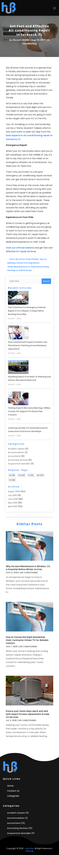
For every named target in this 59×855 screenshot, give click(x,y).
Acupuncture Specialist (19, 463)
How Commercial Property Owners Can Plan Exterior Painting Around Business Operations (27, 345)
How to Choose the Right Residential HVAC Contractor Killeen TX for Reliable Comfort (27, 640)
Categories (13, 795)
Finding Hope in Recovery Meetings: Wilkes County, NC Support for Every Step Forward (29, 411)
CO (21, 475)
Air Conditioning (29, 572)
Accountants (14, 456)
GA (40, 475)
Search (46, 281)
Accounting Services (18, 460)
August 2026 (14, 491)
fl (30, 475)
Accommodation (16, 452)
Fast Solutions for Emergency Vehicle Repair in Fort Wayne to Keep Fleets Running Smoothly (27, 311)
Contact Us (13, 790)
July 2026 (12, 495)
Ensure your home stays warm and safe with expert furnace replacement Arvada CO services (27, 714)
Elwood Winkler (21, 40)
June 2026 (13, 499)
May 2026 (12, 502)
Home (10, 785)
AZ (12, 475)
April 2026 (12, 506)
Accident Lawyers (16, 448)
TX (12, 480)
